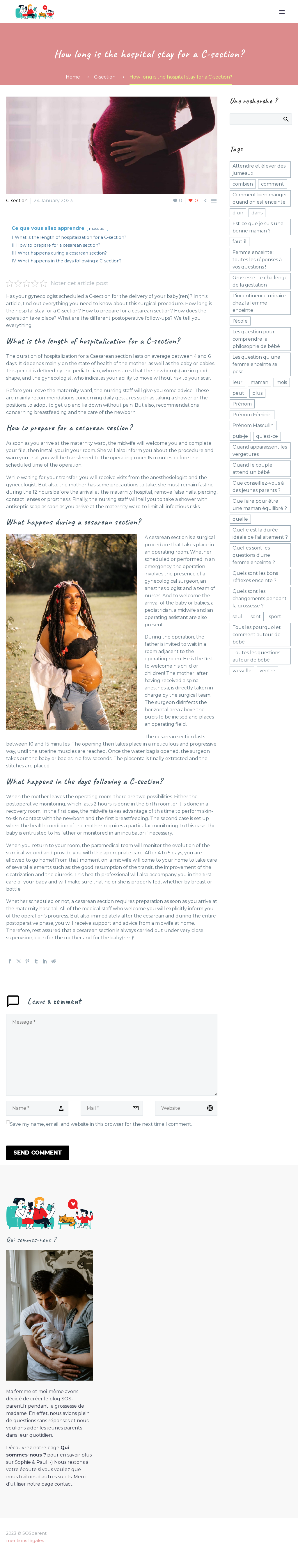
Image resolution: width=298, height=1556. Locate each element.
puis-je (240, 436)
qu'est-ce (267, 436)
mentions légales (25, 1540)
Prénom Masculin (253, 425)
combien (243, 184)
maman (259, 382)
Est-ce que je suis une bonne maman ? (258, 227)
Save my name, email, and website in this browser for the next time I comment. (101, 1124)
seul (237, 616)
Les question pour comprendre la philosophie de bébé (256, 339)
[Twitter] (18, 961)
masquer (97, 228)
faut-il (239, 241)
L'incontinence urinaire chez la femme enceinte (259, 303)
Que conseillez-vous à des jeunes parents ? (258, 486)
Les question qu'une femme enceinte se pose (256, 364)
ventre (267, 670)
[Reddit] (53, 961)
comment (272, 184)
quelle (240, 519)
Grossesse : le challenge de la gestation (260, 281)
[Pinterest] (27, 961)
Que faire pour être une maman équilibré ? (260, 504)
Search (285, 119)
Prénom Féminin (252, 414)
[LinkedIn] (44, 961)
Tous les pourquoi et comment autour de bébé (257, 635)
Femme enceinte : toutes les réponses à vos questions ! (257, 260)
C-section (17, 200)
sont (256, 616)
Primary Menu (282, 12)
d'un (238, 213)
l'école (240, 321)
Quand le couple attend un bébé (252, 468)
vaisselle (242, 670)
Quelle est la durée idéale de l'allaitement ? (260, 533)
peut (238, 393)
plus (257, 393)
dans (256, 213)
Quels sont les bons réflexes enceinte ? (255, 576)
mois (281, 382)
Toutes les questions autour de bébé (256, 656)
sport (275, 616)
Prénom (242, 404)
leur (237, 382)
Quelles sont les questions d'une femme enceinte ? (254, 555)
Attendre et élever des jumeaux (259, 169)
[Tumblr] (36, 961)
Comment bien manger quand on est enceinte (260, 198)
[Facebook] (10, 961)
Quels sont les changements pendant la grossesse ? (260, 598)
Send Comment (37, 1152)
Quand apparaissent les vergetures (260, 450)
